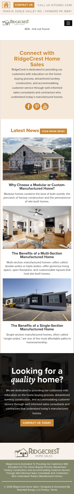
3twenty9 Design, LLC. (29, 489)
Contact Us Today (37, 423)
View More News (53, 131)
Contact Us (24, 5)
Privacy (45, 489)
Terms (54, 489)
